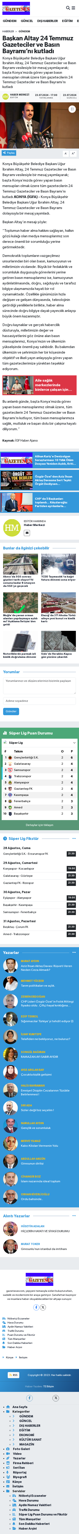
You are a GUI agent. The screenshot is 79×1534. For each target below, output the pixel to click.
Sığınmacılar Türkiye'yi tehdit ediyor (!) (47, 1021)
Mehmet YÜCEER (32, 981)
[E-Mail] (27, 533)
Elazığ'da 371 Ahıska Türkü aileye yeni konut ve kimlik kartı (58, 618)
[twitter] (56, 1398)
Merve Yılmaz (31, 1141)
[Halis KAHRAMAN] (10, 1090)
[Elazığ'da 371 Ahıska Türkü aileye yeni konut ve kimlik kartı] (58, 602)
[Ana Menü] (73, 8)
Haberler (8, 31)
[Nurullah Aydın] (10, 1125)
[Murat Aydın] (10, 965)
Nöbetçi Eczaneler (19, 1318)
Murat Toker (30, 1244)
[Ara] (68, 8)
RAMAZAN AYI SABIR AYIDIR (39, 1056)
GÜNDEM (9, 21)
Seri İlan (18, 1467)
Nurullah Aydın (32, 1123)
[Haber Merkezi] (12, 527)
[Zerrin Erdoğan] (10, 1001)
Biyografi (19, 1477)
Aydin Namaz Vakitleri (20, 1326)
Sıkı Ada (26, 1105)
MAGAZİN (26, 1444)
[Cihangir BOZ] (10, 1179)
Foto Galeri (21, 1449)
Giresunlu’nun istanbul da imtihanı (44, 1249)
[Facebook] (36, 1307)
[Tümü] (74, 952)
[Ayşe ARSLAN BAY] (10, 1072)
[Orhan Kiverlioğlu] (10, 1196)
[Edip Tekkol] (10, 1019)
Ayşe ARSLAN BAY (32, 1070)
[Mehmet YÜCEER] (10, 983)
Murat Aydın (30, 961)
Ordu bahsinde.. (32, 1199)
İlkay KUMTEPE (31, 1034)
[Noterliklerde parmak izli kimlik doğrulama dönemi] (20, 641)
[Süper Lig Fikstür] (74, 838)
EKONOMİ (26, 1435)
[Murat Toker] (10, 1246)
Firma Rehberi (22, 1463)
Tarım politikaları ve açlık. (38, 985)
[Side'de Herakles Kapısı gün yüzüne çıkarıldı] (58, 641)
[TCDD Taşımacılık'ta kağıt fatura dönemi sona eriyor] (58, 564)
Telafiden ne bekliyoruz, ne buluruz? (45, 1039)
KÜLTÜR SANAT (30, 1439)
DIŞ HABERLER (47, 21)
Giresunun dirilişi (32, 1163)
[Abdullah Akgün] (10, 1161)
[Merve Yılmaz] (10, 1143)
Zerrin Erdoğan (33, 996)
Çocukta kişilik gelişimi (36, 1074)
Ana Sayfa (19, 1407)
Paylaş (11, 152)
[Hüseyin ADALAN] (10, 1228)
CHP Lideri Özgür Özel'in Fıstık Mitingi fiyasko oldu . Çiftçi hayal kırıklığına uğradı (47, 1004)
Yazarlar (19, 1458)
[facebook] (29, 1398)
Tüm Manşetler (17, 1339)
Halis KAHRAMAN (33, 1085)
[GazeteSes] (16, 8)
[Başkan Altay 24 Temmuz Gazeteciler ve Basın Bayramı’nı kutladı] (39, 125)
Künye (9, 1357)
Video (17, 1453)
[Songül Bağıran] (10, 1054)
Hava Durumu (15, 1322)
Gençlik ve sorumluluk (36, 1128)
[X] (43, 1307)
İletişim (23, 1357)
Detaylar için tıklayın (39, 825)
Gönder (11, 711)
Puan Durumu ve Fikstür (21, 1335)
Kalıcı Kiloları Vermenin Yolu (39, 1145)
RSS (14, 1375)
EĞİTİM (67, 21)
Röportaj (19, 1472)
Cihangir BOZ (31, 1176)
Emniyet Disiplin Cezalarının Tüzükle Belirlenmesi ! (45, 1092)
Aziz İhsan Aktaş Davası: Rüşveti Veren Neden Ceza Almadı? (46, 968)
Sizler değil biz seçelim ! (37, 1110)
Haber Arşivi (15, 1347)
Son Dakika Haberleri (20, 1343)
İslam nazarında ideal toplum (40, 1181)
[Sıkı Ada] (10, 1107)
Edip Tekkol (29, 1016)
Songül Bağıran (33, 1052)
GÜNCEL (27, 21)
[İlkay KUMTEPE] (10, 1036)
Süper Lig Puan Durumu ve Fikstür (43, 1514)
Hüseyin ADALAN (32, 1226)
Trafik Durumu (16, 1331)
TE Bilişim (48, 1386)
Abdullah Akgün (33, 1159)
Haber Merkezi (34, 525)
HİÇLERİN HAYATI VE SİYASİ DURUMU (45, 1231)
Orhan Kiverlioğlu (35, 1194)
